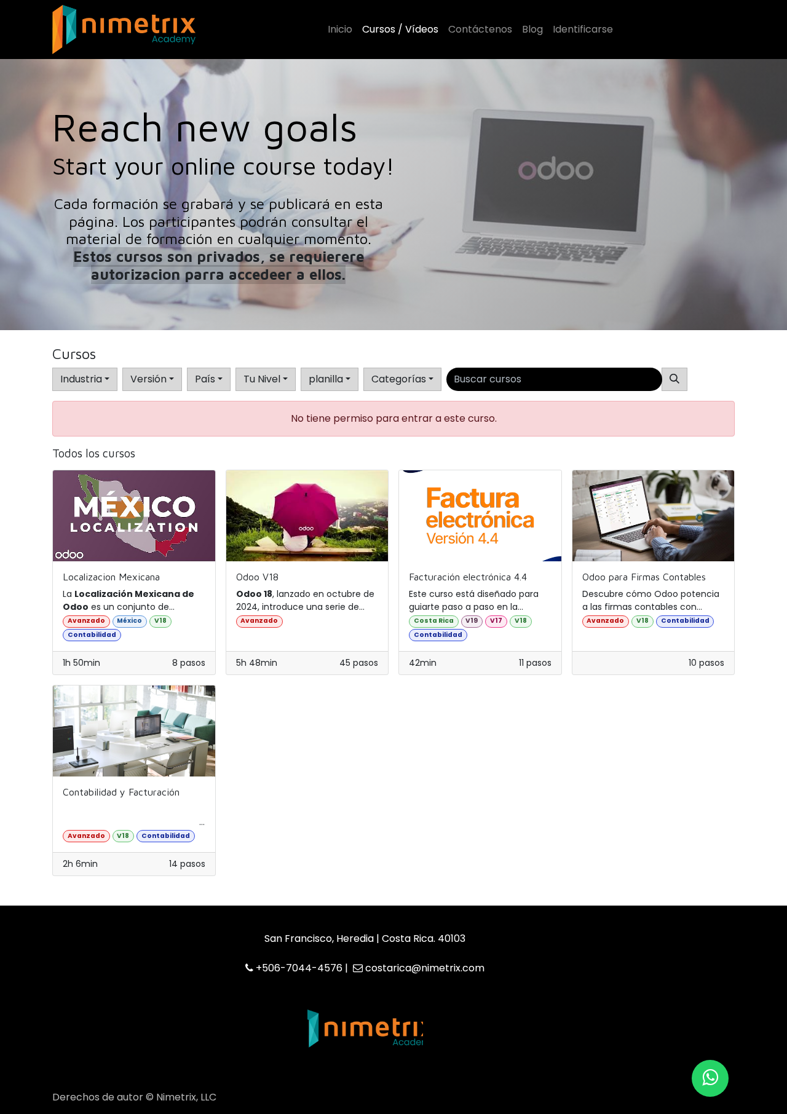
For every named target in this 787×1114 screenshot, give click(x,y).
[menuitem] (340, 29)
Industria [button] (81, 379)
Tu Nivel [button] (261, 379)
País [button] (205, 379)
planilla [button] (326, 379)
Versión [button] (148, 379)
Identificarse (583, 29)
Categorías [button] (398, 379)
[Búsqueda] (674, 379)
